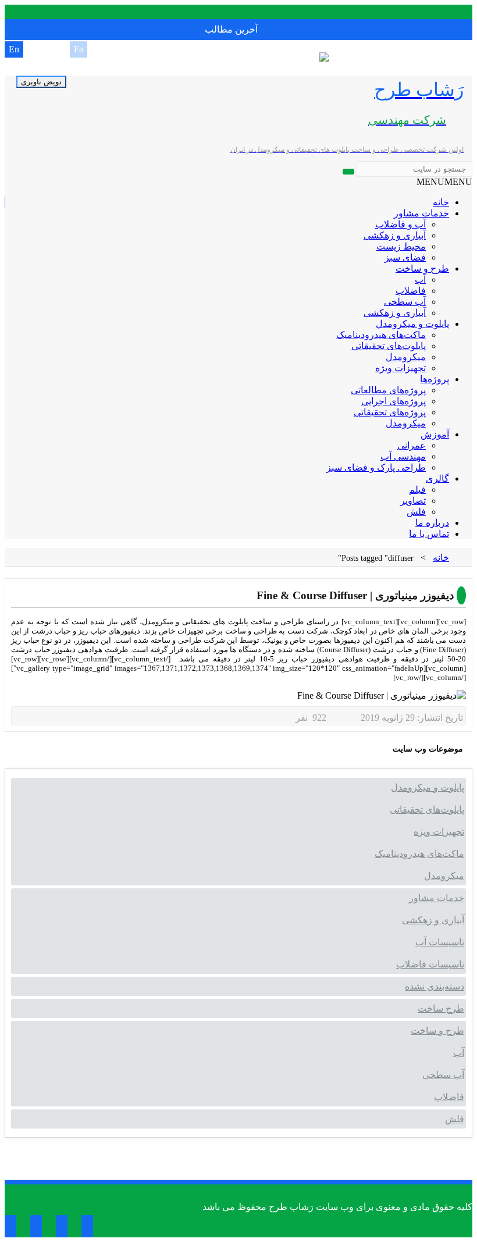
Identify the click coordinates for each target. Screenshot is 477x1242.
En (14, 49)
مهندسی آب (403, 456)
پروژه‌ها (434, 379)
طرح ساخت (441, 1008)
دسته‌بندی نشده (434, 986)
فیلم (417, 489)
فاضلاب (411, 291)
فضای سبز (405, 257)
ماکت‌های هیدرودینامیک (381, 335)
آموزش (435, 434)
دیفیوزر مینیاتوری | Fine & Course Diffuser (355, 595)
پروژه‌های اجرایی (393, 401)
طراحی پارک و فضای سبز (376, 467)
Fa (78, 49)
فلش (416, 512)
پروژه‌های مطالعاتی (388, 390)
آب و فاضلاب (400, 224)
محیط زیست (401, 246)
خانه (441, 202)
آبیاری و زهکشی (395, 235)
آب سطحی (405, 302)
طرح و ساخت (422, 268)
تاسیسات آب (439, 942)
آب (420, 279)
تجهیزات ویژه (400, 368)
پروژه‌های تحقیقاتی (390, 412)
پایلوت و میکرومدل (412, 324)
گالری (437, 478)
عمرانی (411, 445)
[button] (444, 182)
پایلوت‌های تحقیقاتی (388, 346)
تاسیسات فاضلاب (430, 964)
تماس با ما (429, 534)
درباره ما (432, 523)
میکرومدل (406, 357)
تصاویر (413, 501)
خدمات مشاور (421, 213)
